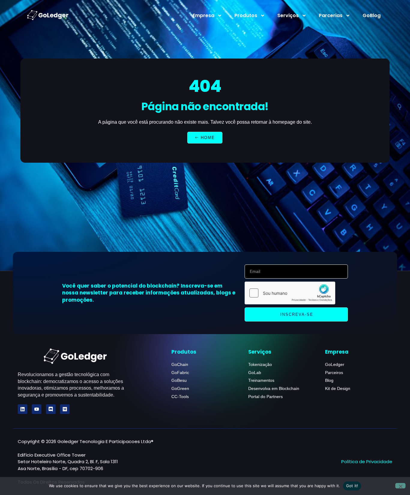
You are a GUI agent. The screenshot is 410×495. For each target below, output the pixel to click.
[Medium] (65, 409)
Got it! (352, 485)
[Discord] (51, 409)
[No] (400, 485)
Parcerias (330, 15)
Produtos (245, 15)
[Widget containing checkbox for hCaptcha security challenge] (290, 293)
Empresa (203, 15)
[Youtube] (36, 409)
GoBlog (372, 15)
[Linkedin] (22, 409)
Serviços (288, 15)
